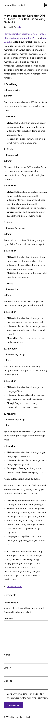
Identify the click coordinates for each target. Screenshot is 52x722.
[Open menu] (46, 5)
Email (7, 667)
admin (20, 27)
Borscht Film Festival (14, 5)
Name (8, 654)
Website (8, 680)
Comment (9, 618)
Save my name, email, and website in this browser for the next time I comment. (27, 695)
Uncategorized (14, 586)
